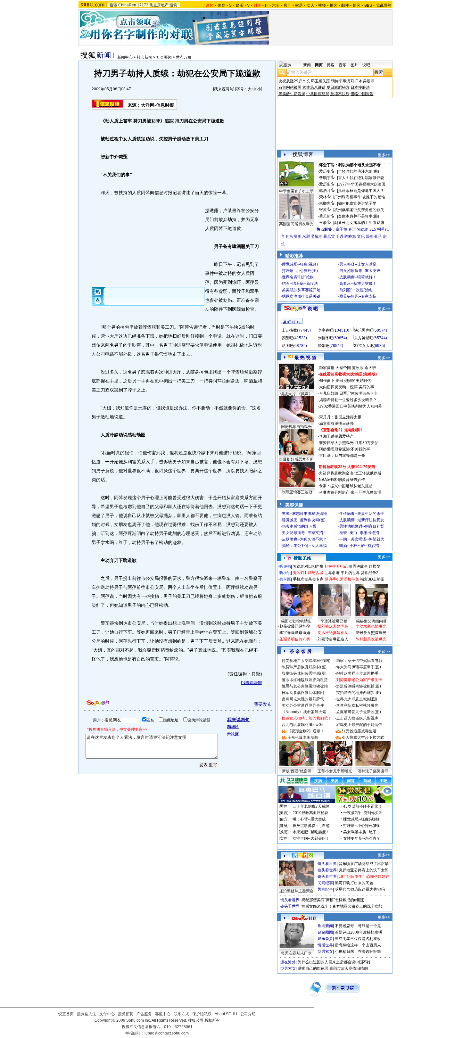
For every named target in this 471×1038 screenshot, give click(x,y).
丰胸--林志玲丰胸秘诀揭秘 (304, 513)
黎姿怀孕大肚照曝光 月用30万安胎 (348, 443)
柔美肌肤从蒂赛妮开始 (301, 290)
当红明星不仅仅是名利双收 (358, 938)
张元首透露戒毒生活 (359, 731)
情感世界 (325, 945)
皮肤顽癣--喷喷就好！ (357, 277)
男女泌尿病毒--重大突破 (359, 270)
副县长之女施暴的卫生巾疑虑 (359, 222)
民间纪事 (325, 883)
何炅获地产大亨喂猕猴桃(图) (306, 660)
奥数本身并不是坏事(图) (358, 216)
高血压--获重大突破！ (357, 283)
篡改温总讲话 (314, 87)
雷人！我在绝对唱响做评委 (361, 178)
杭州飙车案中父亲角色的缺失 (359, 210)
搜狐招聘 (125, 1014)
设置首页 (66, 1014)
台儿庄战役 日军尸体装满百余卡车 (348, 393)
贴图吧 (287, 345)
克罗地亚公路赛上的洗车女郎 (364, 870)
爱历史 (325, 171)
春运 (352, 229)
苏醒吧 (287, 338)
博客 (356, 5)
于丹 (339, 236)
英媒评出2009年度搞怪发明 (358, 932)
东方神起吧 (363, 338)
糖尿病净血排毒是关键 (301, 296)
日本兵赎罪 (364, 81)
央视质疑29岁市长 (294, 81)
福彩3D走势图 (372, 579)
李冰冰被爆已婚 (333, 621)
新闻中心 (125, 57)
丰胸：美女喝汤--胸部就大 (361, 539)
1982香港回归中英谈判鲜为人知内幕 (350, 406)
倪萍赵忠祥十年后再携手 (357, 673)
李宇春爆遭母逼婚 (294, 632)
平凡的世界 (350, 573)
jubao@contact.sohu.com (167, 1033)
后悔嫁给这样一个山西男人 (358, 945)
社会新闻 (144, 57)
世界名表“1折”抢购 (298, 277)
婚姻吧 (323, 345)
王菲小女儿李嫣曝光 (335, 771)
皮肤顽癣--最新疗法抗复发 (361, 520)
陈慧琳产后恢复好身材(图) (304, 667)
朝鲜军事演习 (342, 81)
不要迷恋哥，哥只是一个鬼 (358, 926)
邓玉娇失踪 (320, 81)
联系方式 (181, 1014)
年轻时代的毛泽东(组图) (358, 171)
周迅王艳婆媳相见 (333, 632)
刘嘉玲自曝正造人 (333, 639)
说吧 (366, 65)
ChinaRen (127, 5)
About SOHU (226, 1014)
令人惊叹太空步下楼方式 (363, 737)
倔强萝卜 (327, 380)
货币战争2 (369, 573)
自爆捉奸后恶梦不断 (296, 459)
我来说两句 (223, 89)
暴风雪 (329, 236)
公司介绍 (248, 1014)
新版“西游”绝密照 (296, 771)
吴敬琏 (316, 236)
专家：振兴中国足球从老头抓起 (346, 486)
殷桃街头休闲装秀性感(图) (304, 673)
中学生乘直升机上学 (296, 191)
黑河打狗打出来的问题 (354, 883)
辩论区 (233, 734)
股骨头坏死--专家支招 (357, 296)
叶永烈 (304, 236)
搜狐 (113, 5)
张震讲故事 (358, 566)
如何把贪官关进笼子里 (357, 203)
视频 (322, 5)
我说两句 (383, 5)
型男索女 (325, 951)
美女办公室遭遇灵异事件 (303, 705)
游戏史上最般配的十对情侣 (359, 724)
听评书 (285, 566)
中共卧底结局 (317, 94)
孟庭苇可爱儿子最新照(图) (358, 712)
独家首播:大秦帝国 (335, 368)
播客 (333, 5)
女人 (310, 5)
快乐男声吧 (363, 330)
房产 (287, 5)
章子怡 (341, 229)
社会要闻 (164, 57)
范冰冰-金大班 (364, 368)
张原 (323, 210)
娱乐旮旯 (325, 938)
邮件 (345, 5)
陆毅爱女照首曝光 (371, 632)
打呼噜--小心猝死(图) (300, 270)
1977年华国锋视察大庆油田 (361, 184)
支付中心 (107, 1014)
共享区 (285, 579)
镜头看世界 (327, 863)
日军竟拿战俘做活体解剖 (303, 692)
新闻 (307, 65)
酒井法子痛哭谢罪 (373, 771)
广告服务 (144, 1014)
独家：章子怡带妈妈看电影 (359, 660)
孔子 (378, 236)
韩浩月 (325, 190)
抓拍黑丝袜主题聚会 (296, 891)
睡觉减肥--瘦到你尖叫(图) (304, 520)
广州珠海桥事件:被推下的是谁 (359, 197)
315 (372, 229)
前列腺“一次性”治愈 (356, 290)
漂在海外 (288, 962)
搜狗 (173, 5)
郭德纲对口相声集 (308, 566)
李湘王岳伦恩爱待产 (336, 436)
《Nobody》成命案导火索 (304, 712)
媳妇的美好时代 (357, 380)
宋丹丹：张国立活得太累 (340, 417)
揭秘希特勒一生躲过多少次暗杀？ (348, 400)
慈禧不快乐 (340, 94)
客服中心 (162, 1014)
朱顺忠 (325, 203)
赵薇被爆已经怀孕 (294, 626)
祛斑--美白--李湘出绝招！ (361, 533)
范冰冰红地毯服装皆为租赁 (305, 680)
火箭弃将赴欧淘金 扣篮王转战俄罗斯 (350, 473)
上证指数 (289, 330)
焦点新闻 (325, 926)
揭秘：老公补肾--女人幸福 (304, 545)
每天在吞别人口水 (296, 953)
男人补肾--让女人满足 (357, 264)
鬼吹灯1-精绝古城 (308, 573)
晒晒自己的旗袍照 (313, 968)
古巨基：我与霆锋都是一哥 (342, 455)
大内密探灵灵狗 (332, 387)
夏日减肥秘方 (338, 87)
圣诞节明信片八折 (294, 639)
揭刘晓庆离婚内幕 (333, 626)
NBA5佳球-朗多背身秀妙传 (342, 479)
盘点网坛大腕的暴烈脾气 (303, 699)
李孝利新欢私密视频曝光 (357, 705)
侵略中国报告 (362, 94)
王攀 (323, 222)
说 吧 (313, 308)
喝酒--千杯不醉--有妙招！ (361, 545)
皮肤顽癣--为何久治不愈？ (304, 539)
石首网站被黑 (290, 87)
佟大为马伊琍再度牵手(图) (358, 667)
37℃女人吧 (364, 345)
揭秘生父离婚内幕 (371, 621)
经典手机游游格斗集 (342, 579)
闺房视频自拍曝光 (296, 426)
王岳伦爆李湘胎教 (302, 737)
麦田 (339, 380)
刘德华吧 (325, 338)
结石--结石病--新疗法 (300, 283)
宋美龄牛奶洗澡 (291, 94)
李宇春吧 (325, 330)
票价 (369, 236)
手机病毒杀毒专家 (308, 579)
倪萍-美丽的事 (362, 387)
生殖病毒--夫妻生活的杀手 (361, 513)
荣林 (323, 197)
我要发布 (263, 704)
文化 (361, 236)
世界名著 (332, 573)
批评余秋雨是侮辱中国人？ (361, 190)
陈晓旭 (350, 236)
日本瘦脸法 (360, 87)
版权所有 (212, 1020)
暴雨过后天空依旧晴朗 (348, 968)
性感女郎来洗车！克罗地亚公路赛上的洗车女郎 (342, 906)
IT (266, 5)
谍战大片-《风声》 (296, 394)
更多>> (384, 155)
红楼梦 (374, 566)
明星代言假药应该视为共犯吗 (360, 889)
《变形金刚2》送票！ (305, 731)
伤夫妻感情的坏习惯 (299, 526)
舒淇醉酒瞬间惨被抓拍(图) (358, 686)
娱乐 (239, 5)
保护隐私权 (201, 1014)
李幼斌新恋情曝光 (371, 626)
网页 (319, 65)
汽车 (276, 5)
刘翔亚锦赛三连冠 (297, 492)
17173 (142, 5)
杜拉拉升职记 (336, 566)
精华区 (233, 726)
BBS (368, 5)
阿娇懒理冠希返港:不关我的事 (344, 449)
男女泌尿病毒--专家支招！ (304, 533)
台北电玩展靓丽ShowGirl (303, 724)
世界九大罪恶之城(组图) (356, 699)
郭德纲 (362, 229)
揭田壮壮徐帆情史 (296, 621)
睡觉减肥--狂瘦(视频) (300, 264)
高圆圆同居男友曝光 (296, 224)
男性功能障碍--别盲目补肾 (361, 526)
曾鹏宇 (325, 178)
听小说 (285, 573)
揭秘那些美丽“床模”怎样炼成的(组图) (333, 900)
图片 (354, 65)
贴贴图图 (325, 932)
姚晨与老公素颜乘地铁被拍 (305, 686)
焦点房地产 (159, 5)
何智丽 (291, 236)
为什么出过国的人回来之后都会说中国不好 (334, 962)
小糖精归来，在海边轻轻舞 (358, 951)
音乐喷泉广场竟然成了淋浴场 (364, 863)
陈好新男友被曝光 (371, 639)
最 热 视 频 (305, 357)
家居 (299, 5)
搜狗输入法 (86, 1014)
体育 (221, 5)
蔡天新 (325, 216)
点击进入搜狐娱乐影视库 (357, 718)
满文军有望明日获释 (336, 423)
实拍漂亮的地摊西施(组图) (358, 692)
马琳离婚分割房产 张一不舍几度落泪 (350, 492)
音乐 (342, 65)
